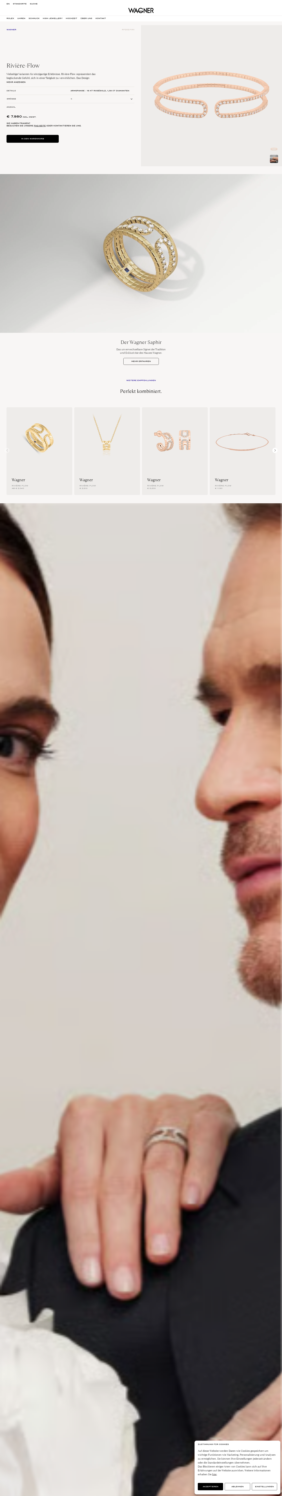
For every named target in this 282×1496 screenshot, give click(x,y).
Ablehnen (237, 1487)
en (8, 4)
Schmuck (34, 18)
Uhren (21, 18)
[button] (275, 450)
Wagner (18, 480)
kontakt (100, 18)
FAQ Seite (40, 126)
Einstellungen (264, 1487)
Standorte (20, 4)
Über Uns (86, 18)
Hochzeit (71, 18)
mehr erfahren (141, 361)
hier (214, 1474)
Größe (11, 99)
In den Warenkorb (32, 139)
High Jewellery (53, 18)
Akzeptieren (210, 1487)
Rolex (10, 18)
